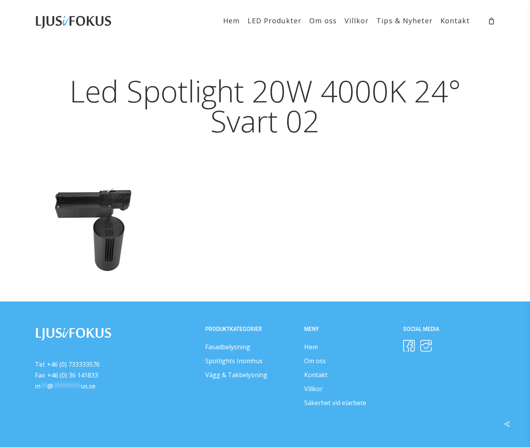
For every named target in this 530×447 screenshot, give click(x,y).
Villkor (313, 389)
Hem (311, 347)
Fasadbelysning (227, 347)
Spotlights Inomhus (234, 361)
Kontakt (315, 375)
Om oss (315, 361)
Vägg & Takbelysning (236, 375)
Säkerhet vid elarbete (335, 402)
